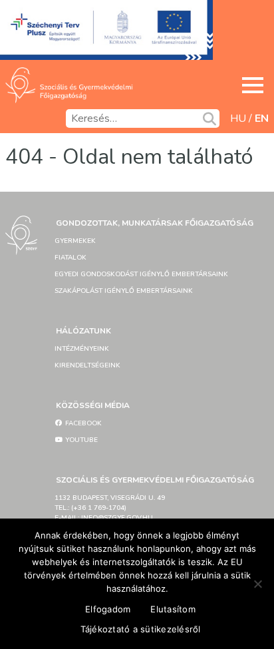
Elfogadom (107, 609)
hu (238, 118)
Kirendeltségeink (87, 365)
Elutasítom (173, 609)
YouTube (80, 440)
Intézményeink (82, 348)
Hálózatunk (83, 330)
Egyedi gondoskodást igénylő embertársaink (141, 274)
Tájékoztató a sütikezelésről (140, 629)
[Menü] (253, 85)
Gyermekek (75, 241)
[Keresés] (209, 118)
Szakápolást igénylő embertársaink (124, 291)
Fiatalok (70, 257)
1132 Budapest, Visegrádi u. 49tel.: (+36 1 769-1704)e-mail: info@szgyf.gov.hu (110, 508)
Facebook (82, 423)
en (262, 118)
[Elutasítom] (257, 583)
